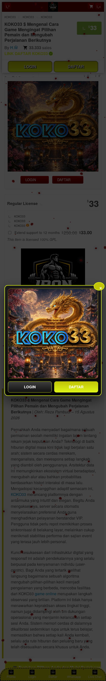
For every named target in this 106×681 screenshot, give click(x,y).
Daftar (76, 387)
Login (30, 387)
